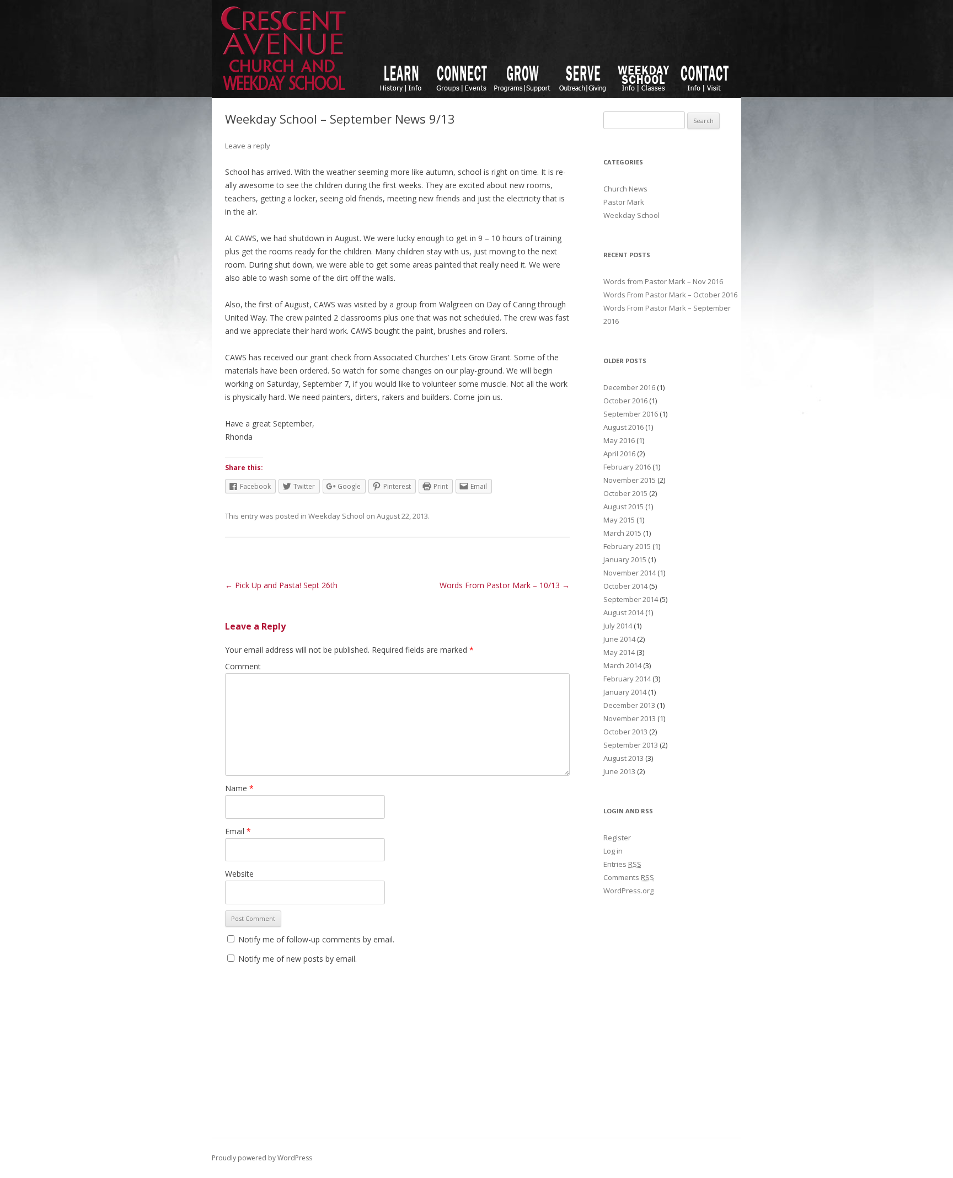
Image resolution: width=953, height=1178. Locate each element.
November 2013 (629, 718)
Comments (628, 877)
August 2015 (623, 506)
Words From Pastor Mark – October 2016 (670, 295)
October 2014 (625, 586)
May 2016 (619, 440)
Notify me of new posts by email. (297, 958)
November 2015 (629, 480)
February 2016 (627, 467)
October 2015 (625, 493)
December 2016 (629, 387)
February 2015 (627, 546)
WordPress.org (628, 891)
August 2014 (623, 612)
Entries (622, 864)
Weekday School (336, 516)
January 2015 (624, 559)
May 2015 (619, 520)
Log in (613, 851)
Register (617, 838)
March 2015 (622, 533)
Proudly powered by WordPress (262, 1158)
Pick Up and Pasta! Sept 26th (281, 585)
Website (239, 873)
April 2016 (619, 454)
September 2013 (630, 745)
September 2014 (630, 599)
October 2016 (625, 401)
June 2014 (619, 639)
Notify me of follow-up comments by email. (316, 939)
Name (239, 788)
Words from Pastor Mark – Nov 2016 (663, 281)
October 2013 (625, 732)
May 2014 (619, 652)
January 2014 (624, 692)
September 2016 (630, 414)
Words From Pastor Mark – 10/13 (505, 585)
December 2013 (629, 705)
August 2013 (623, 758)
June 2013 (619, 771)
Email (238, 831)
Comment (243, 666)
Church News (625, 189)
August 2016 (623, 427)
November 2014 (629, 573)
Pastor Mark (623, 202)
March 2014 (622, 665)
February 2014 (627, 679)
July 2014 (617, 626)
